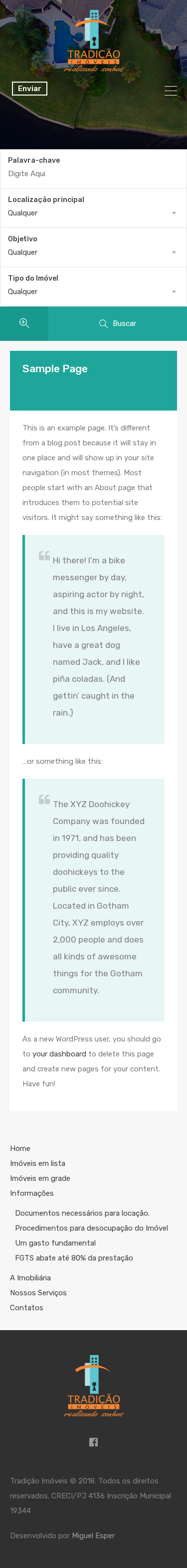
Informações (32, 1193)
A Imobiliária (30, 1277)
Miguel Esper (93, 1535)
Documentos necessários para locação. (82, 1213)
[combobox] (93, 213)
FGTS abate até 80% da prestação (74, 1258)
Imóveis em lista (37, 1163)
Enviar (29, 88)
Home (20, 1148)
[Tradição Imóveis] (94, 67)
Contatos (26, 1307)
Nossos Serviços (38, 1292)
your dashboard (59, 1053)
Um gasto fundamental (55, 1243)
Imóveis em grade (40, 1178)
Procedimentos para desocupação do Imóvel (91, 1228)
